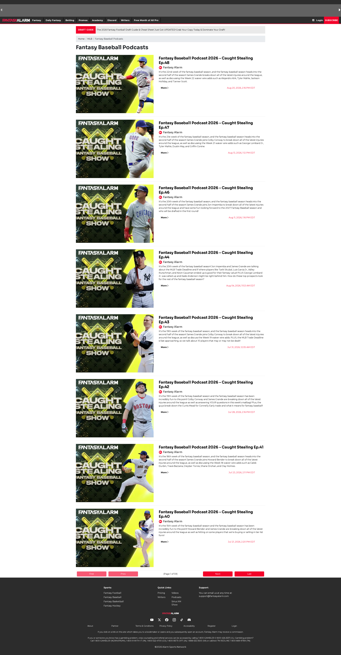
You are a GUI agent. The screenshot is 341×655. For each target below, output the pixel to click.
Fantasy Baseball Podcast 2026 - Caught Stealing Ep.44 (206, 254)
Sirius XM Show (176, 603)
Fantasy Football (112, 593)
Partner (114, 626)
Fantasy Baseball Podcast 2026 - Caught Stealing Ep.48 (206, 60)
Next (217, 574)
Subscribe (331, 20)
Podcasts (176, 597)
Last (249, 574)
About (90, 626)
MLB (89, 39)
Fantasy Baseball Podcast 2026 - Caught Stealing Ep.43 (206, 319)
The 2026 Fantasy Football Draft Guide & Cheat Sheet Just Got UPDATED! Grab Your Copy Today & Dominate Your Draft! (161, 30)
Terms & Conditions (144, 626)
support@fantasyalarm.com (214, 596)
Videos (175, 593)
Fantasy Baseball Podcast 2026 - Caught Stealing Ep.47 (206, 125)
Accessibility (189, 626)
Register (212, 626)
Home (81, 39)
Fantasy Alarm (172, 67)
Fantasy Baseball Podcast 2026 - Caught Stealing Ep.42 (206, 384)
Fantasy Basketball (114, 601)
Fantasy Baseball (112, 597)
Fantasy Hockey (112, 605)
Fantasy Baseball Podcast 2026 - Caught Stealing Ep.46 (206, 190)
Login (319, 20)
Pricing (161, 593)
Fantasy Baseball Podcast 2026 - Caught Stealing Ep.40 (206, 514)
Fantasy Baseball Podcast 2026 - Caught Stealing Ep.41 (211, 447)
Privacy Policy (165, 626)
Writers (161, 597)
